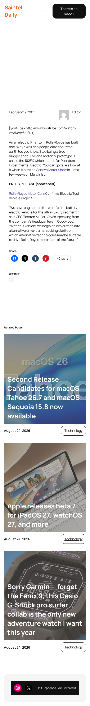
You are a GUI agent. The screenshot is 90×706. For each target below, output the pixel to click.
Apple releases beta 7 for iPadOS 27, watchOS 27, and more (44, 515)
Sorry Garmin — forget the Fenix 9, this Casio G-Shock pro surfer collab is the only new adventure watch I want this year (44, 609)
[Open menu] (45, 11)
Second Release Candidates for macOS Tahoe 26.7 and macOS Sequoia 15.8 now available (43, 397)
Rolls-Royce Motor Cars (27, 193)
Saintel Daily (13, 11)
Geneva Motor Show (51, 169)
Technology (73, 430)
